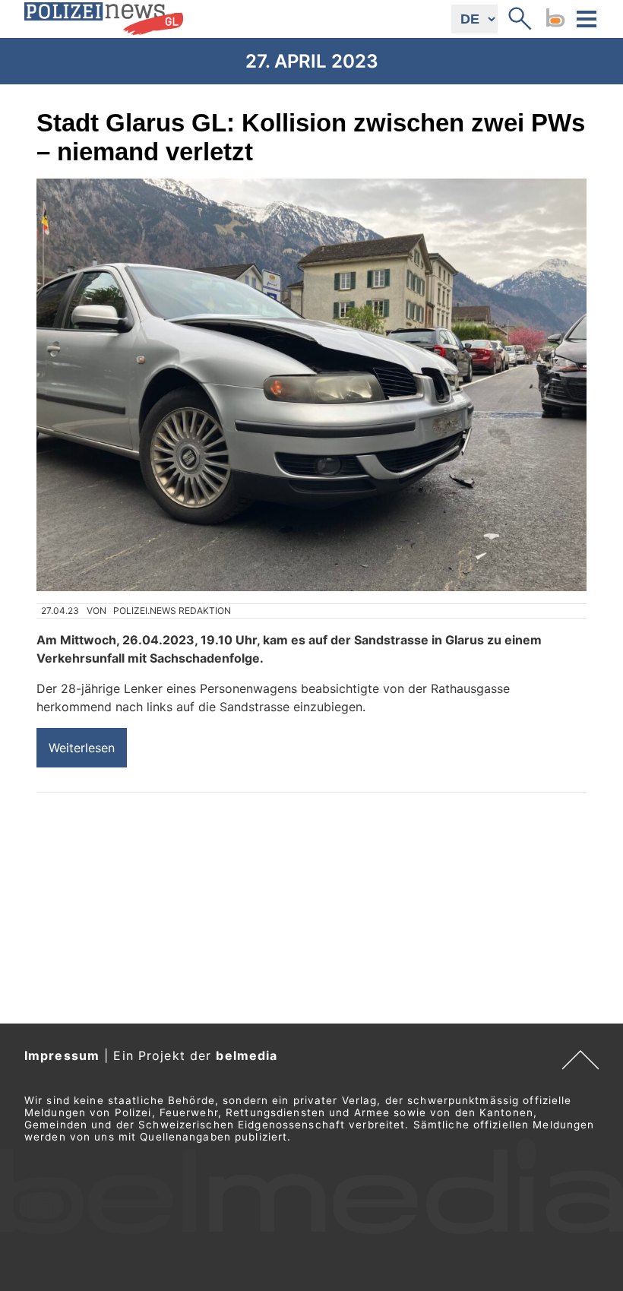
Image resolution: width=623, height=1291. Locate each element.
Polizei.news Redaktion (172, 610)
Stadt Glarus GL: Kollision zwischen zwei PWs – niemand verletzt (310, 137)
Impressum (62, 1055)
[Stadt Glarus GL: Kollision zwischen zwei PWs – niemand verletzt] (311, 385)
